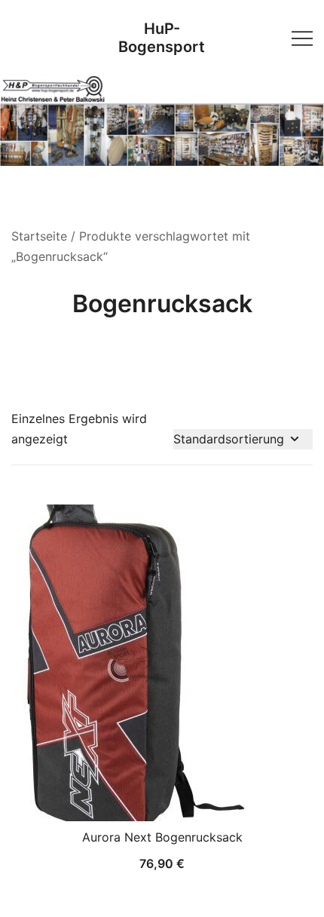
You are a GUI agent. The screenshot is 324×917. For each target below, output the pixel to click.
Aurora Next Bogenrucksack (162, 837)
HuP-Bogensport (161, 38)
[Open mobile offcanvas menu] (302, 37)
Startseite (39, 236)
